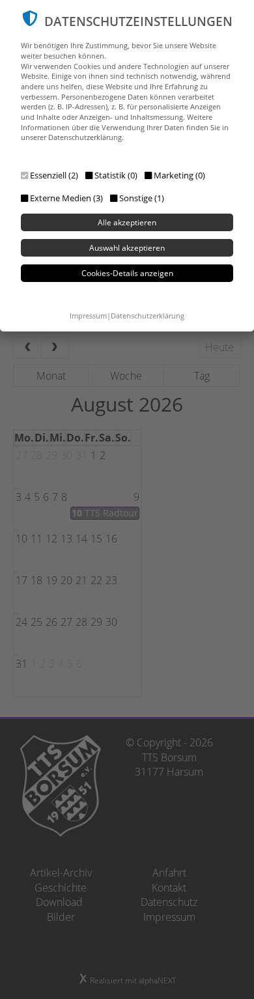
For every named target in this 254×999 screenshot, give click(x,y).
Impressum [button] (88, 315)
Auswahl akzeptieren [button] (127, 247)
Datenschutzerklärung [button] (147, 315)
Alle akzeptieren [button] (127, 222)
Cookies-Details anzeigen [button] (127, 273)
